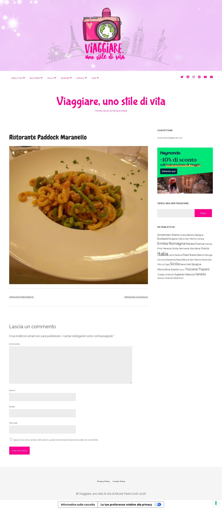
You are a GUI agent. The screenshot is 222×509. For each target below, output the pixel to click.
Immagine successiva (136, 297)
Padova (178, 255)
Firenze (199, 243)
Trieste (160, 274)
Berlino (191, 235)
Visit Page (111, 35)
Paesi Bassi (189, 254)
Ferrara (190, 243)
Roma (204, 259)
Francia (208, 244)
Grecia (205, 248)
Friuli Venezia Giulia (167, 248)
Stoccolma (163, 269)
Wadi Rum (178, 278)
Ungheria (178, 274)
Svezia (174, 269)
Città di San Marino (187, 238)
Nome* (12, 390)
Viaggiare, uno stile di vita (111, 101)
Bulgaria (173, 238)
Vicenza (169, 278)
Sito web (13, 423)
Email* (12, 406)
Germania (184, 248)
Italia (50, 78)
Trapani (203, 269)
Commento (14, 344)
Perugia (208, 255)
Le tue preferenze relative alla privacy (126, 504)
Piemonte (161, 260)
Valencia (190, 274)
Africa (80, 78)
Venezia (160, 278)
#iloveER (35, 78)
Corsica (200, 238)
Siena (183, 264)
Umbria (169, 274)
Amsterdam (164, 234)
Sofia (188, 264)
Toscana (191, 269)
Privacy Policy (103, 481)
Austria (183, 235)
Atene (175, 234)
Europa (65, 78)
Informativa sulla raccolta (78, 504)
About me (16, 78)
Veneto (200, 274)
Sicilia (175, 264)
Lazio (171, 255)
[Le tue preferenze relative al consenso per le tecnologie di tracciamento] (216, 503)
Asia (94, 78)
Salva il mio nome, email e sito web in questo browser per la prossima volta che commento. (55, 440)
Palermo (200, 255)
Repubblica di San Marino (188, 259)
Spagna (196, 264)
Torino (182, 270)
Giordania (195, 248)
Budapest (163, 238)
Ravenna (171, 259)
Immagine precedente (21, 297)
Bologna (199, 235)
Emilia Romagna (171, 243)
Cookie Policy (119, 481)
